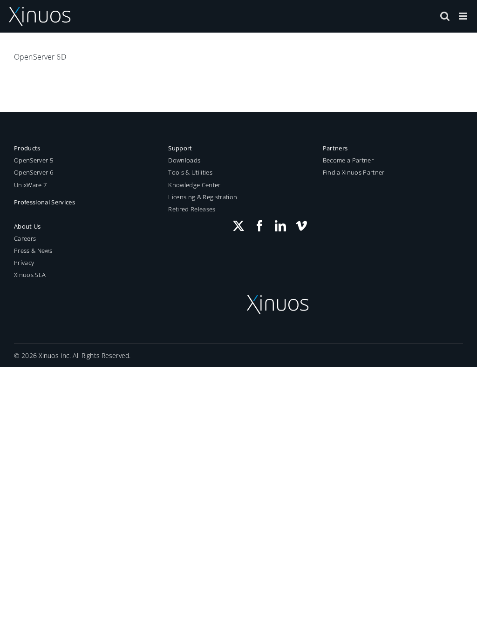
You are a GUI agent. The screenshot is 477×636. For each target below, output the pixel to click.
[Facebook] (259, 225)
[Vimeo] (301, 225)
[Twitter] (238, 225)
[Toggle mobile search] (445, 16)
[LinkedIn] (280, 225)
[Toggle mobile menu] (464, 16)
